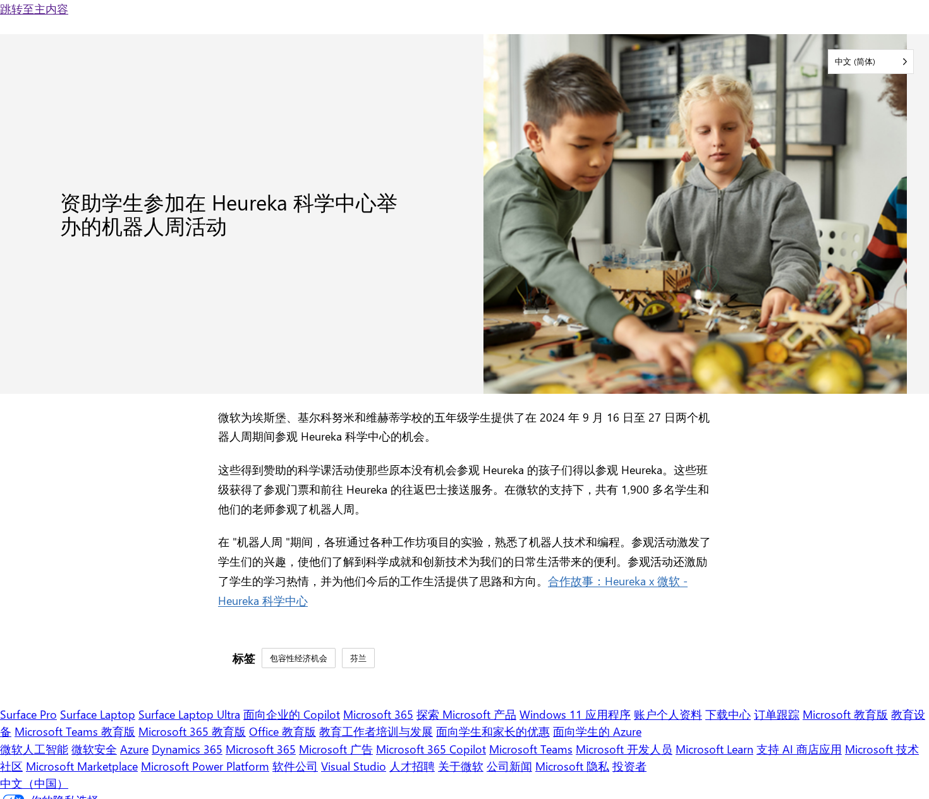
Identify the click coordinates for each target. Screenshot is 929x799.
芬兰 (358, 657)
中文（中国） (34, 783)
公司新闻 (509, 766)
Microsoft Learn (714, 749)
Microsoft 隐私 (572, 766)
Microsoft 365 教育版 (192, 731)
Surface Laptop (97, 714)
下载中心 (728, 714)
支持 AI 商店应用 (799, 749)
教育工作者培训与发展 (376, 731)
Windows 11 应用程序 (575, 714)
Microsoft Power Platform (205, 766)
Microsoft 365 (378, 714)
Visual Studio (353, 766)
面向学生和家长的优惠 (493, 731)
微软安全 (94, 749)
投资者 (629, 766)
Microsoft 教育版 (845, 714)
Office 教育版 (282, 731)
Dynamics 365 (187, 749)
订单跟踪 (776, 714)
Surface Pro (28, 714)
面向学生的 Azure (597, 731)
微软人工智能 (34, 749)
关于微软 (460, 766)
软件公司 (295, 766)
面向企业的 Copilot (291, 714)
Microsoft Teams (531, 749)
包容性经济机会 (298, 657)
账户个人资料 (668, 714)
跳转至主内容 (34, 8)
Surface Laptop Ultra (189, 714)
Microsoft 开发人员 (624, 749)
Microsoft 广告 (336, 749)
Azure (134, 749)
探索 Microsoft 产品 (466, 714)
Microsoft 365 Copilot (431, 749)
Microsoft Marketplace (82, 766)
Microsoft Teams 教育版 (75, 731)
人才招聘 (412, 766)
